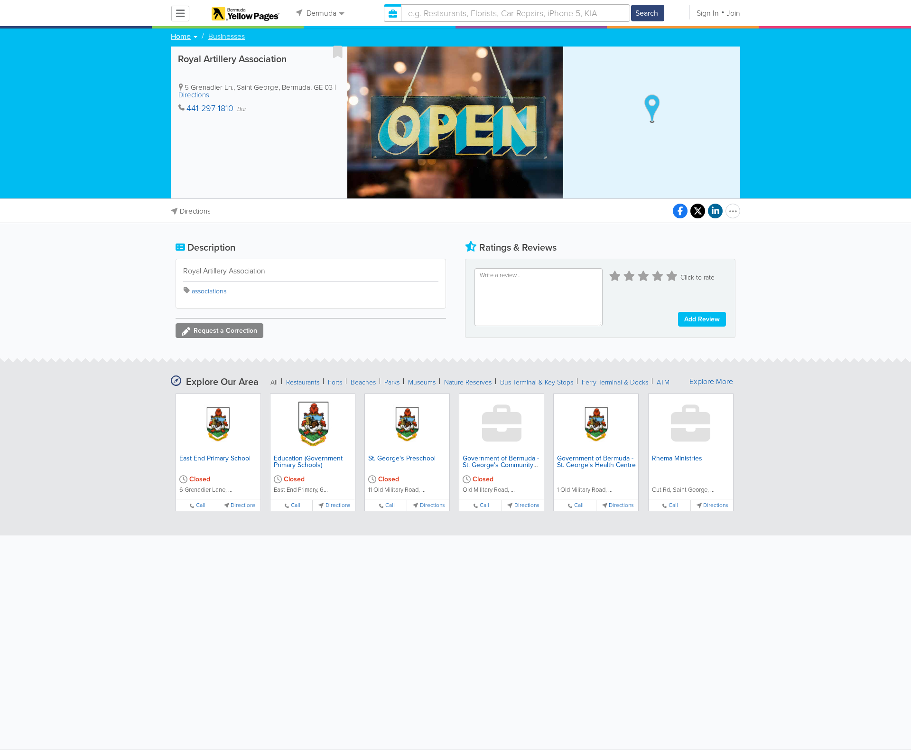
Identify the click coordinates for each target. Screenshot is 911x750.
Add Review (702, 319)
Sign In (708, 13)
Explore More (711, 381)
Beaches (363, 382)
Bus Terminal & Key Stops (536, 382)
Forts (335, 382)
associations (209, 291)
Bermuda (320, 13)
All (274, 382)
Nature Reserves (468, 382)
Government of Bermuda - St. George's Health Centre (596, 461)
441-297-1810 (209, 108)
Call (200, 505)
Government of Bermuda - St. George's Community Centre (501, 465)
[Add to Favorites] (338, 52)
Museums (422, 382)
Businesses (226, 36)
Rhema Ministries (677, 458)
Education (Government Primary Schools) (308, 461)
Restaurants (302, 382)
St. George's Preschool (402, 458)
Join (733, 13)
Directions (193, 95)
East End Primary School (215, 458)
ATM (663, 382)
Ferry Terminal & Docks (615, 382)
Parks (392, 382)
